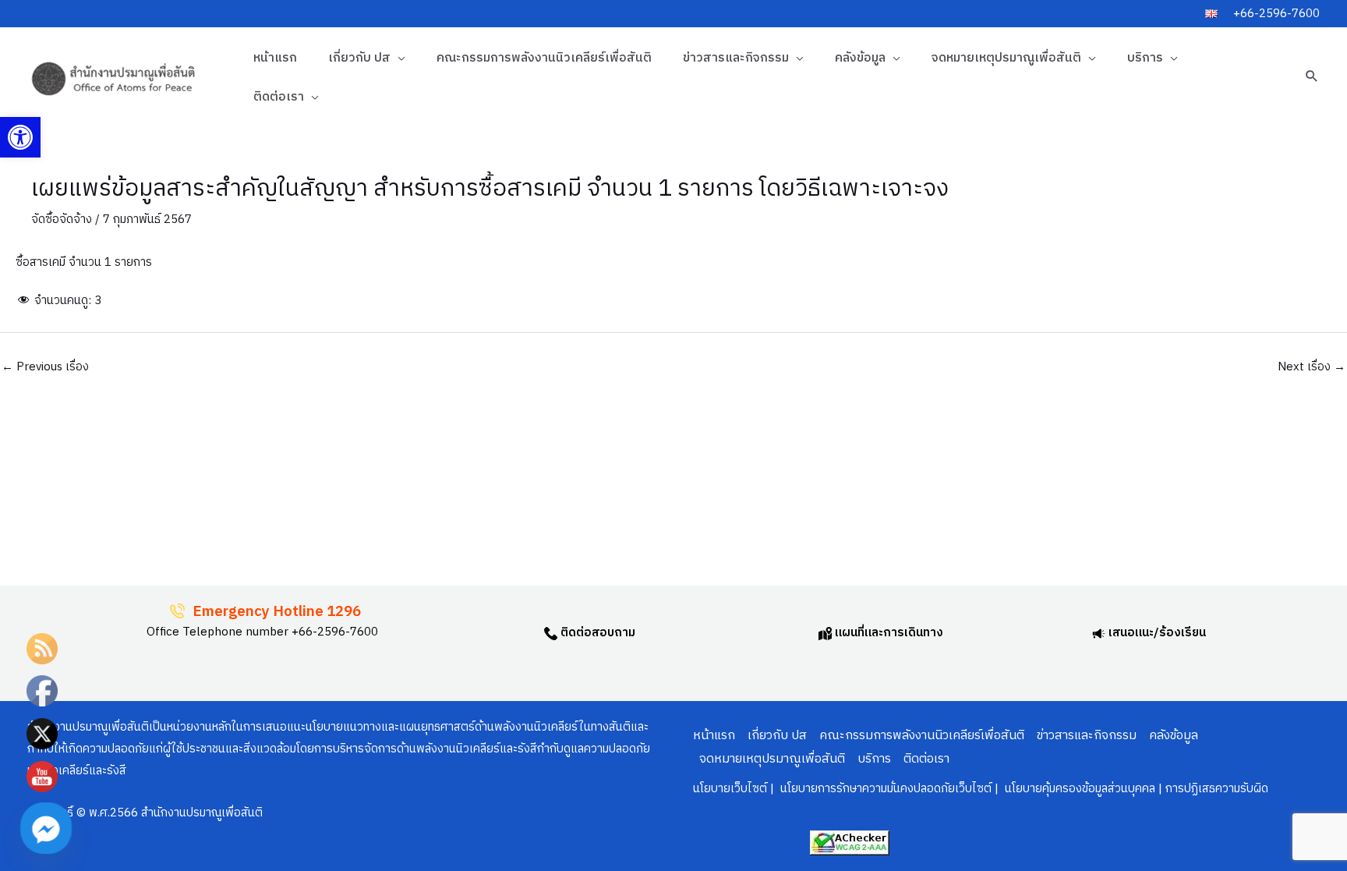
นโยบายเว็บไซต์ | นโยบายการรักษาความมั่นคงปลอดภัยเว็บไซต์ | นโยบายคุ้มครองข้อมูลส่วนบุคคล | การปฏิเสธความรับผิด (980, 788)
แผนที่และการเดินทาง (887, 633)
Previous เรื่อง (45, 367)
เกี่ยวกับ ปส (359, 58)
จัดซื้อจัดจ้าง (61, 219)
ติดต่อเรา (278, 97)
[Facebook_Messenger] (46, 828)
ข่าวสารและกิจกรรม (736, 58)
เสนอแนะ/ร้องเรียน (1155, 633)
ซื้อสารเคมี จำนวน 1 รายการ (84, 262)
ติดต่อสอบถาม (596, 633)
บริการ (1145, 58)
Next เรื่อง (1311, 367)
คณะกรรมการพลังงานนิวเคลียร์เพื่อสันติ (544, 58)
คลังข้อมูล (860, 58)
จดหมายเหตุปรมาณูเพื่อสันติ (1006, 58)
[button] (20, 137)
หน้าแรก (275, 58)
